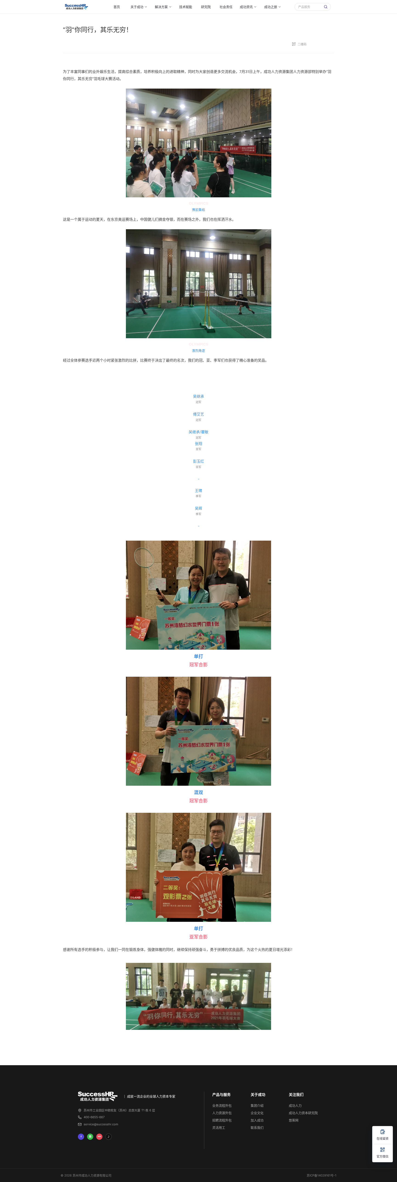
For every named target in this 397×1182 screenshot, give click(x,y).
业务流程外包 (222, 1105)
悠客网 (293, 1120)
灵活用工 (218, 1127)
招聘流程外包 (222, 1120)
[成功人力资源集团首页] (76, 6)
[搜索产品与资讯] (326, 7)
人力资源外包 (222, 1113)
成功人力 (295, 1105)
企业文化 (257, 1113)
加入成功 (257, 1120)
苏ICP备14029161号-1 (321, 1175)
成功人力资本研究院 (303, 1113)
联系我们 (257, 1127)
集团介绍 (257, 1105)
